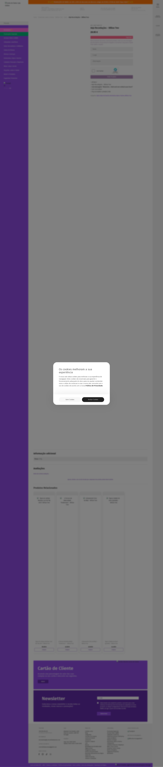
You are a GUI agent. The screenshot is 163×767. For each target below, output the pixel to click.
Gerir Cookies (70, 399)
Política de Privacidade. (94, 386)
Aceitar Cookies (93, 399)
